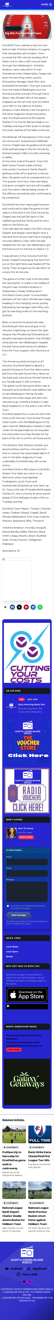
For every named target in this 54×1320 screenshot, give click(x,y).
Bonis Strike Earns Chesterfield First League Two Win (39, 1156)
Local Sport (13, 28)
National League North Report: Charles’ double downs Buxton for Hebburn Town (13, 1216)
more (44, 4)
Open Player (26, 837)
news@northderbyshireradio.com (24, 1045)
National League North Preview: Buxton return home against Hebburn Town (38, 1216)
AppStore (40, 1268)
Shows (9, 956)
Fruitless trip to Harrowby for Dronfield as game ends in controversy (14, 1160)
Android (16, 1268)
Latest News (13, 1049)
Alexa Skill (29, 1274)
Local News (12, 946)
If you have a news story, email (23, 1042)
